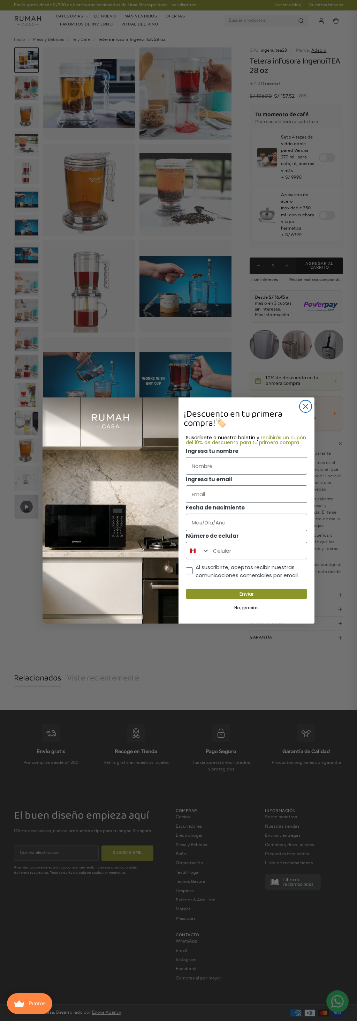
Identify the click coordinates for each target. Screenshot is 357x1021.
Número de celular (212, 535)
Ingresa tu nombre (212, 451)
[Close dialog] (305, 406)
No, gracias (246, 608)
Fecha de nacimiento (215, 507)
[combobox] (198, 550)
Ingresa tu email (209, 479)
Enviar (247, 593)
